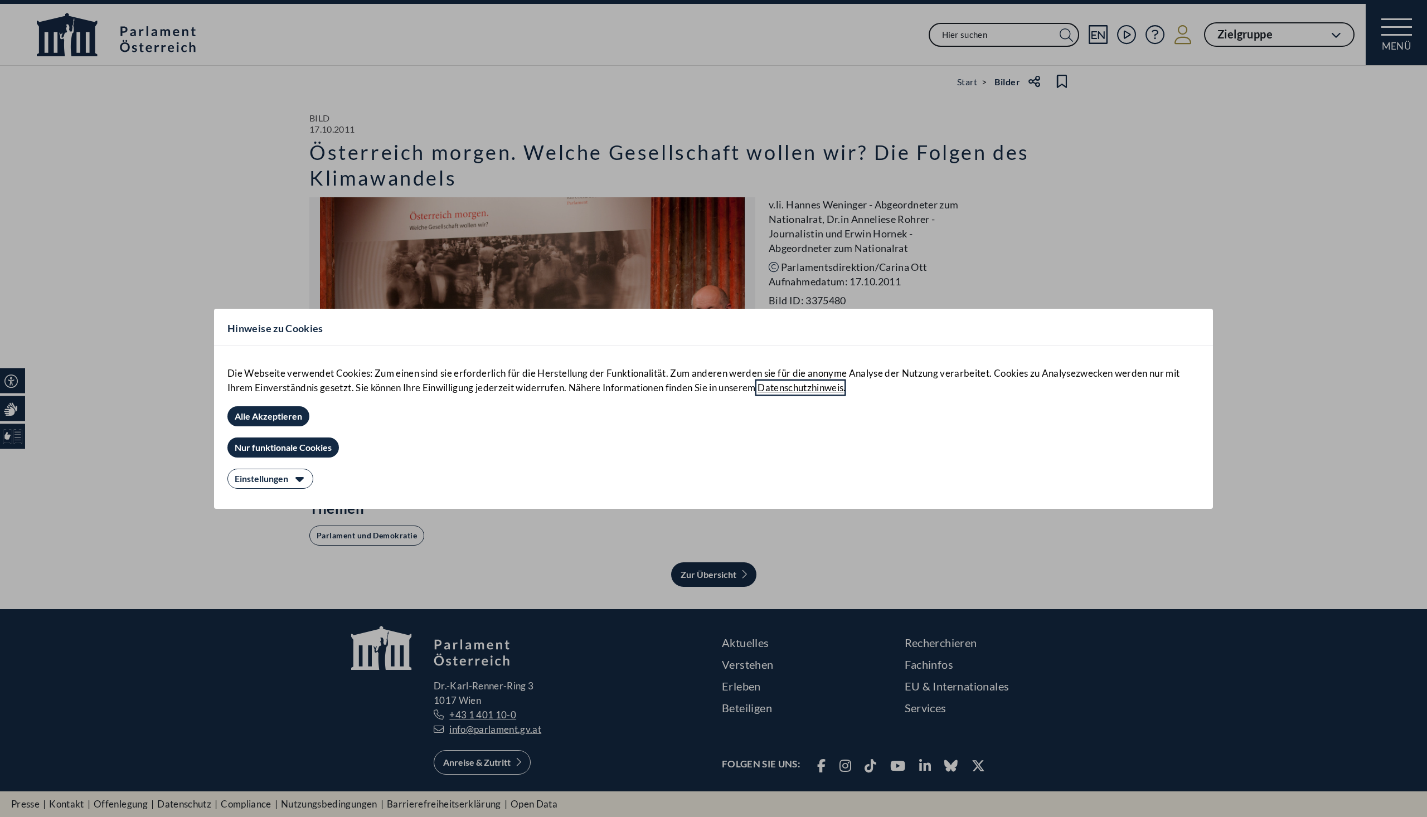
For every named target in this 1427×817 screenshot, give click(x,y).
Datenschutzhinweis (800, 387)
